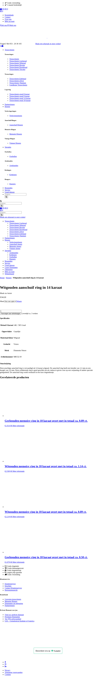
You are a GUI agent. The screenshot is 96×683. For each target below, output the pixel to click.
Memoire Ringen (15, 134)
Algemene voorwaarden (13, 672)
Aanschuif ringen (15, 244)
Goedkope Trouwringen (18, 85)
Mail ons (12, 25)
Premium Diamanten (12, 617)
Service (7, 190)
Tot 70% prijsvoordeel (13, 619)
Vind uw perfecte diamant (14, 615)
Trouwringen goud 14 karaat (19, 98)
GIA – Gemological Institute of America (19, 621)
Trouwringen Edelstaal (17, 79)
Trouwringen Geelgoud (18, 61)
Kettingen (13, 175)
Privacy (7, 670)
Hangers (12, 184)
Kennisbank (9, 15)
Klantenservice (10, 584)
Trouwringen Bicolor (17, 65)
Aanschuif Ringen (16, 125)
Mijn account (9, 21)
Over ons (8, 19)
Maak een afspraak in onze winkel (48, 44)
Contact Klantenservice (13, 588)
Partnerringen (10, 104)
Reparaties (8, 188)
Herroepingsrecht (11, 590)
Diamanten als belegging (14, 603)
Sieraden (8, 147)
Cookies (8, 675)
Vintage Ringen (15, 143)
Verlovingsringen (15, 116)
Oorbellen (13, 156)
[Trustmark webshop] (29, 44)
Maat (2, 301)
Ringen (7, 107)
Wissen (19, 301)
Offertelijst (9, 270)
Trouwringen (9, 50)
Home (2, 278)
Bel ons (4, 25)
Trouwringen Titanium (17, 83)
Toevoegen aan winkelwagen (10, 313)
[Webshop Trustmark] (22, 644)
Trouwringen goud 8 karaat (19, 94)
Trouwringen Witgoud (17, 63)
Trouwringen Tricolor (17, 69)
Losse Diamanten (11, 267)
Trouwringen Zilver (16, 81)
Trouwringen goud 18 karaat (19, 100)
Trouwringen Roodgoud (18, 67)
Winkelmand (9, 274)
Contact (7, 17)
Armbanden (13, 166)
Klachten (8, 586)
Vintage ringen (14, 249)
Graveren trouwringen (13, 599)
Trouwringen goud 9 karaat (19, 96)
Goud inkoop (10, 192)
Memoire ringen (15, 246)
